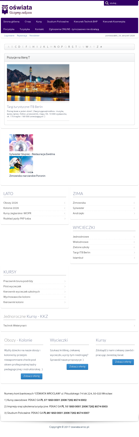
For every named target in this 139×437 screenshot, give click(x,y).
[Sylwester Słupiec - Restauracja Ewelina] (21, 150)
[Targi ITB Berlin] (38, 100)
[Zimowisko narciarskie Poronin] (21, 172)
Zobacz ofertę (32, 376)
